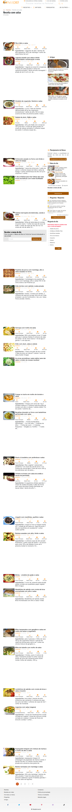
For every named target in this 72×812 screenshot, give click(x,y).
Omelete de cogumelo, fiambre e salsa (28, 101)
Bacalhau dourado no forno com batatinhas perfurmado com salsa (30, 413)
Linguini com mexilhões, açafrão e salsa (29, 517)
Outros (52, 245)
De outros (63, 7)
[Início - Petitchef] (4, 10)
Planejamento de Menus (57, 159)
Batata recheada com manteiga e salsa (29, 767)
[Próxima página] (28, 784)
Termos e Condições (43, 794)
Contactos (40, 789)
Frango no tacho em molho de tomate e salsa (29, 395)
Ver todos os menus (55, 185)
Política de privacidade (44, 792)
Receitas (26, 7)
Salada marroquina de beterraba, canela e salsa (30, 213)
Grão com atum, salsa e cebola (26, 344)
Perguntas (50, 7)
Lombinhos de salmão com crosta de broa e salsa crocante (30, 690)
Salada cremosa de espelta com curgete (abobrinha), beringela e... (61, 175)
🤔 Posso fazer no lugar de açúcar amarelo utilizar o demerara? (57, 211)
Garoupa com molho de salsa (25, 328)
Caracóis (52, 238)
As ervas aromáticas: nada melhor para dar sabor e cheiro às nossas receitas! (30, 359)
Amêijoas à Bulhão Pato (56, 231)
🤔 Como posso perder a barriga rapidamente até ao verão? (56, 207)
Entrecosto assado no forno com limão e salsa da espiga (29, 160)
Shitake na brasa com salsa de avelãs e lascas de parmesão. (29, 474)
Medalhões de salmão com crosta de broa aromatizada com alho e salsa (30, 590)
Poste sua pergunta (59, 217)
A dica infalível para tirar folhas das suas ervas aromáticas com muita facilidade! (29, 177)
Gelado (52, 240)
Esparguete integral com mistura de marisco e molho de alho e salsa (30, 749)
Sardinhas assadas (55, 233)
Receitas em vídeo (9, 792)
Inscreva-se (36, 239)
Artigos (38, 7)
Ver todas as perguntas (62, 215)
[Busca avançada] (62, 4)
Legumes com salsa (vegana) (25, 707)
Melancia (52, 242)
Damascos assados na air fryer (61, 181)
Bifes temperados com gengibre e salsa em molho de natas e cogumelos (30, 630)
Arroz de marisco (54, 235)
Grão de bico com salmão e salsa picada (29, 286)
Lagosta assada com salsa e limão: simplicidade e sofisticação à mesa (27, 58)
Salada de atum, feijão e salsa (25, 117)
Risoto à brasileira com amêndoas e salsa (29, 457)
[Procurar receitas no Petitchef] (59, 3)
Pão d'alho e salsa (21, 43)
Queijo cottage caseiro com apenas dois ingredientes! (61, 169)
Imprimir (65, 185)
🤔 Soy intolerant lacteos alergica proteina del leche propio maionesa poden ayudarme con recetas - (57, 202)
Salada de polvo (54, 228)
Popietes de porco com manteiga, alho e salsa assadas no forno (29, 270)
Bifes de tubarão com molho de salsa (28, 647)
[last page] (32, 784)
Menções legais (42, 797)
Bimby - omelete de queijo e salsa (27, 575)
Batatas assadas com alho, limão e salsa (29, 533)
